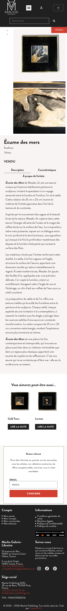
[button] (28, 7)
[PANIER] (58, 8)
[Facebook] (47, 568)
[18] (39, 55)
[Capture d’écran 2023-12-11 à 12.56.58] (39, 108)
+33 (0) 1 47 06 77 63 (13, 590)
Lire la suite (18, 427)
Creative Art (35, 608)
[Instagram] (39, 568)
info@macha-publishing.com (16, 593)
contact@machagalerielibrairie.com (19, 569)
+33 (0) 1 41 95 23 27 (13, 566)
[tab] (17, 170)
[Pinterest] (55, 568)
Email (13, 480)
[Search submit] (54, 21)
